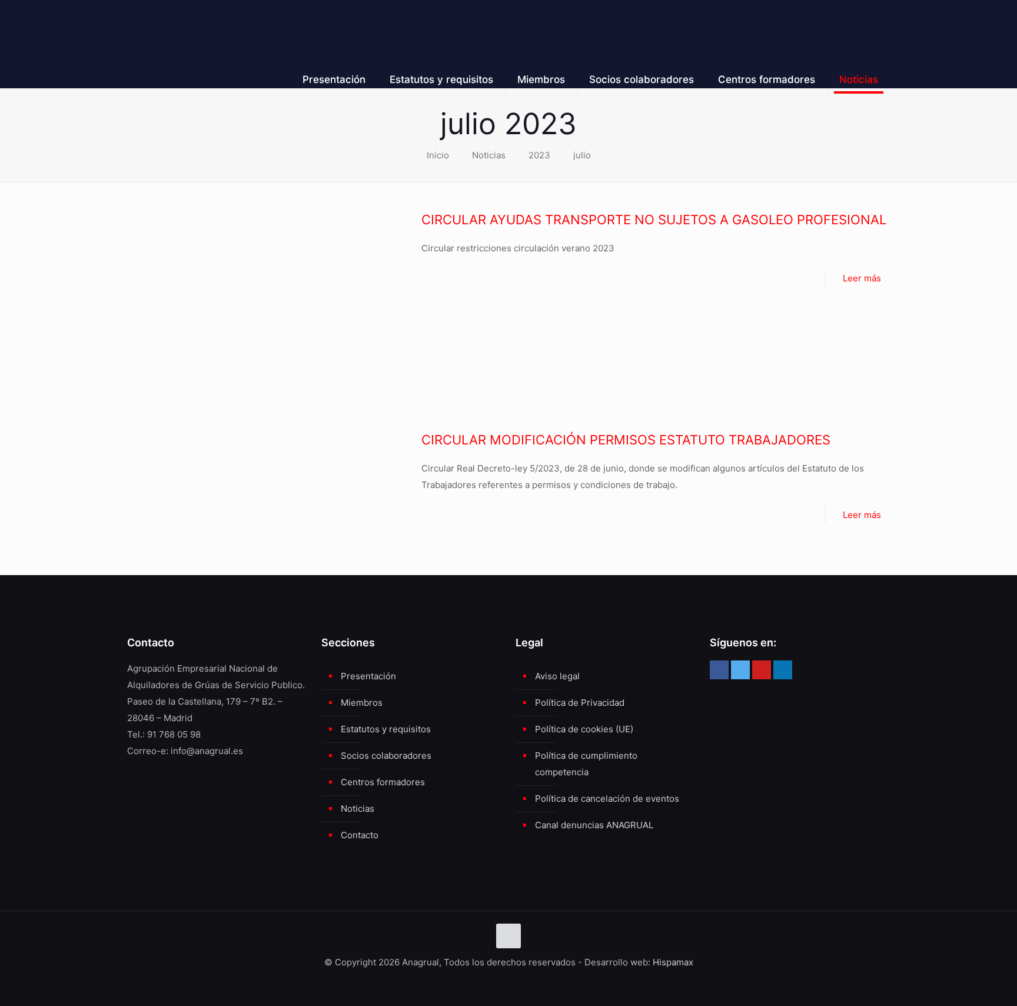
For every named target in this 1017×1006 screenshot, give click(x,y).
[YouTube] (761, 669)
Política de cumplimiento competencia (586, 764)
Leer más (862, 278)
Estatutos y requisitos (386, 729)
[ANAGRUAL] (215, 26)
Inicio (438, 155)
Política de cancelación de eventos (607, 798)
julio (582, 155)
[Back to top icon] (508, 936)
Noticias (489, 155)
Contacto (359, 835)
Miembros (362, 702)
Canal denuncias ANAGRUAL (594, 825)
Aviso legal (557, 676)
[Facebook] (719, 669)
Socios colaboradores (386, 755)
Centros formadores (383, 782)
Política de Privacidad (579, 702)
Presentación (368, 676)
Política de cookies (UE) (584, 729)
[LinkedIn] (782, 669)
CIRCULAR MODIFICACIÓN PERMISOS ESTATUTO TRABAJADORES (625, 439)
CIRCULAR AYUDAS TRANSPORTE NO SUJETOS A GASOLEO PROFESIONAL (653, 219)
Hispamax (673, 962)
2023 (539, 155)
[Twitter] (740, 669)
